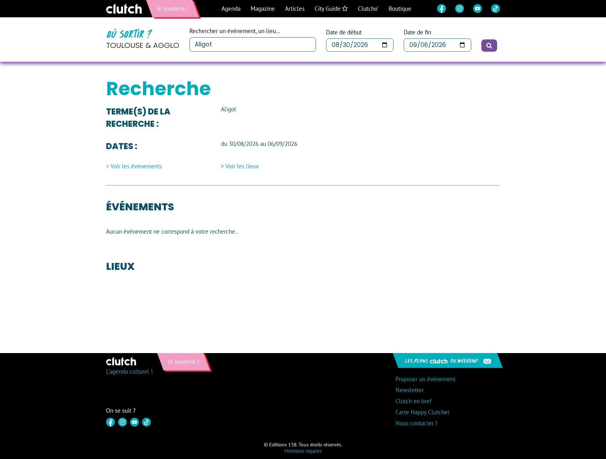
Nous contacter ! (416, 423)
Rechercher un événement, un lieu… (234, 31)
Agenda (231, 8)
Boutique (400, 8)
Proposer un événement (425, 379)
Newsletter (409, 390)
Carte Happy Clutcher (422, 412)
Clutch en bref (413, 401)
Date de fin (417, 32)
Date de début (344, 32)
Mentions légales (303, 451)
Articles (295, 8)
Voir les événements (136, 166)
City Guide (328, 8)
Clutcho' (368, 8)
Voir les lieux (242, 166)
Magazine (263, 8)
